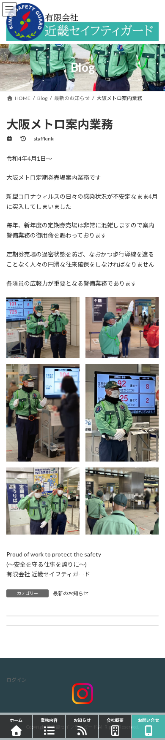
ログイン (16, 680)
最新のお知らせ (70, 593)
